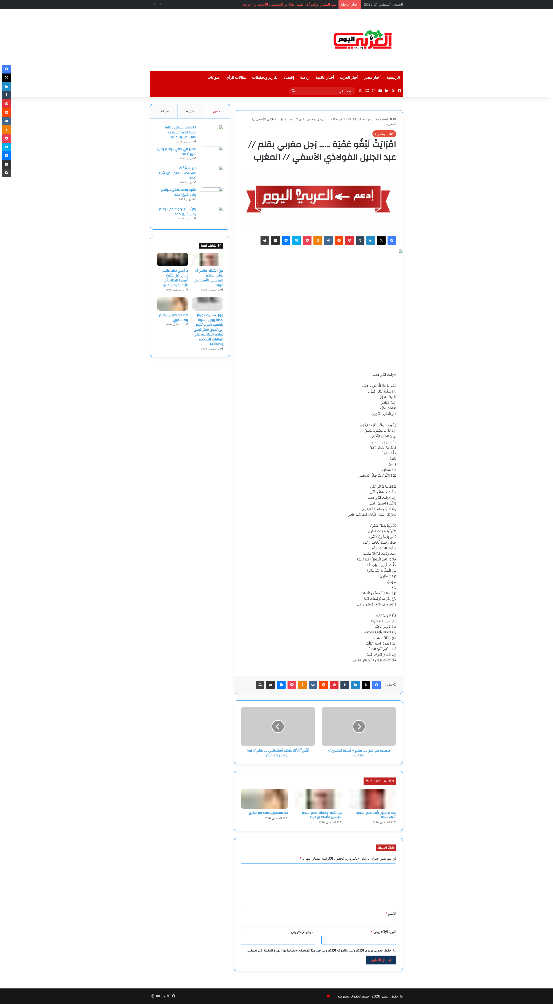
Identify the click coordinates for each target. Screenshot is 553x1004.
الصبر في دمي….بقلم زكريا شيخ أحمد (176, 151)
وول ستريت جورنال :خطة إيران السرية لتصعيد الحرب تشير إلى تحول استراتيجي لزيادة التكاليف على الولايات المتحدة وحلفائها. (208, 329)
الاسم (390, 913)
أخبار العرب (349, 77)
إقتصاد (289, 77)
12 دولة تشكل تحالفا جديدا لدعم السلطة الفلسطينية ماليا (180, 132)
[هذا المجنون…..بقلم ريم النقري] (264, 799)
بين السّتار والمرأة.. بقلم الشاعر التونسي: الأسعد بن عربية (322, 815)
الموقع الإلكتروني (303, 932)
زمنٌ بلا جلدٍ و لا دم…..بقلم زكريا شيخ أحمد (177, 211)
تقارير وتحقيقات (265, 77)
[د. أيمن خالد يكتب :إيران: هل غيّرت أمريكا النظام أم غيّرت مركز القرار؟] (172, 259)
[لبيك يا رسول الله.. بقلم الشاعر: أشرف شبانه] (372, 799)
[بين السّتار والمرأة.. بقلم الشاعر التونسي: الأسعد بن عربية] (318, 799)
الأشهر (217, 111)
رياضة (305, 77)
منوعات (213, 77)
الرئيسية (393, 77)
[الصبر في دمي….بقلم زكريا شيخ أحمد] (211, 155)
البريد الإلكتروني (383, 932)
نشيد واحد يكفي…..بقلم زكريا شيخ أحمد (178, 192)
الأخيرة (190, 111)
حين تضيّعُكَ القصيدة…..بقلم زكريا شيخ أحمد (177, 173)
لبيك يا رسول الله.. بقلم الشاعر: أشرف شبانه (376, 815)
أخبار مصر (372, 77)
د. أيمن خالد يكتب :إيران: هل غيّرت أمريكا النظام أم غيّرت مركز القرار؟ (175, 277)
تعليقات (164, 111)
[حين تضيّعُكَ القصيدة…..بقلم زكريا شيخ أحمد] (211, 174)
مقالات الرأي (236, 77)
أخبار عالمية (325, 77)
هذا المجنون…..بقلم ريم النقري (268, 813)
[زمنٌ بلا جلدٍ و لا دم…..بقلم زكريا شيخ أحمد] (211, 215)
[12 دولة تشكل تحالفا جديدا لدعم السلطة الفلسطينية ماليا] (211, 133)
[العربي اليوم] (363, 40)
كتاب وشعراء (367, 119)
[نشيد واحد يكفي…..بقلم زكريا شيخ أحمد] (211, 195)
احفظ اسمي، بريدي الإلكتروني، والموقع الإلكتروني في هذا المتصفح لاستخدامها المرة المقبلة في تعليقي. (319, 950)
